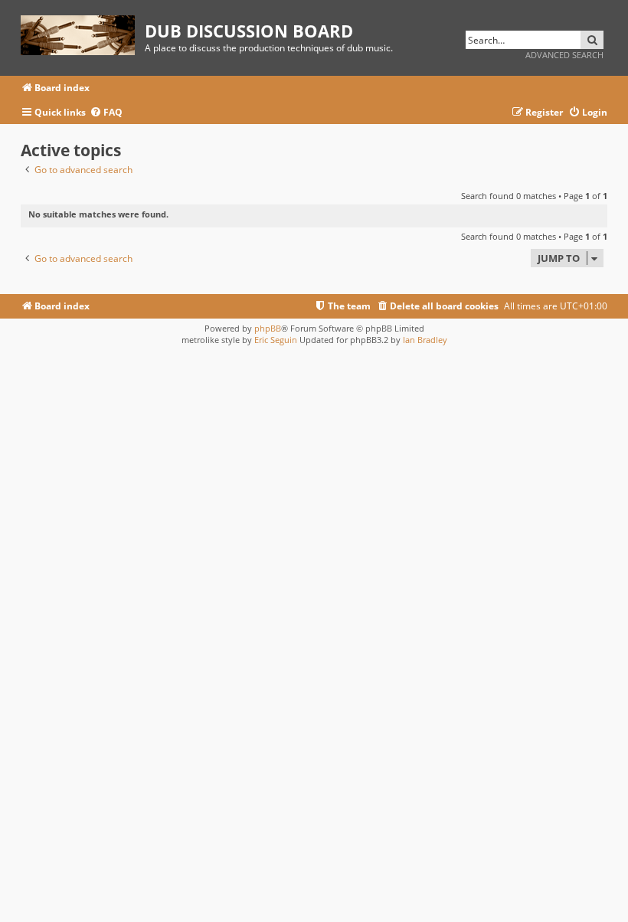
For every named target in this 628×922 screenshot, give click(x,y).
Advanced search (564, 54)
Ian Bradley (425, 339)
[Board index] (83, 32)
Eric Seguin (275, 339)
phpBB (267, 328)
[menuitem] (106, 113)
